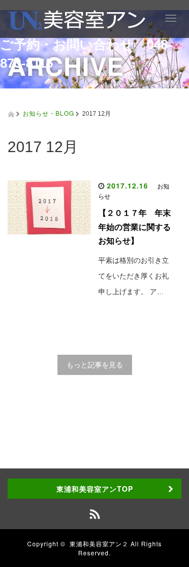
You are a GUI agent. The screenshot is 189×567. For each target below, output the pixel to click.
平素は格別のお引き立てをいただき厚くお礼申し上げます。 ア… (133, 276)
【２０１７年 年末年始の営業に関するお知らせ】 (134, 227)
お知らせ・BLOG (48, 113)
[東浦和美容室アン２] (76, 18)
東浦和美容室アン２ (99, 543)
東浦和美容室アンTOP (94, 489)
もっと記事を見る (95, 365)
